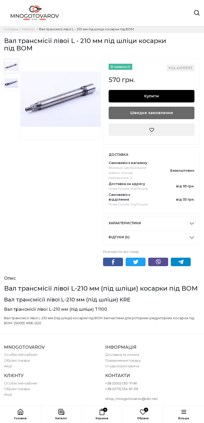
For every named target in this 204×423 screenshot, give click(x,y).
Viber (158, 262)
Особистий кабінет (20, 355)
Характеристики (125, 223)
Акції (8, 366)
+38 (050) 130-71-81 (121, 383)
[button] (61, 414)
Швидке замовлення (151, 112)
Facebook (113, 262)
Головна (11, 29)
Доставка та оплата (122, 355)
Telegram (181, 262)
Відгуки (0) (119, 237)
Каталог (28, 29)
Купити (151, 96)
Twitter (136, 262)
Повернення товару (123, 360)
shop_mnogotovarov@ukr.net (131, 399)
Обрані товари (17, 360)
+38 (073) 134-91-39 (121, 389)
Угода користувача (122, 366)
